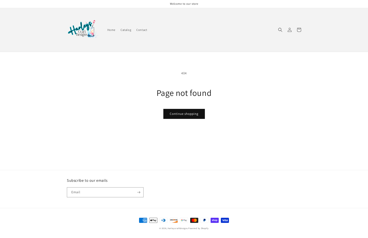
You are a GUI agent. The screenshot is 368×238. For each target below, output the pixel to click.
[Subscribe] (138, 192)
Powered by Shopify (198, 228)
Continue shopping (184, 114)
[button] (280, 30)
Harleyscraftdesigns (178, 228)
